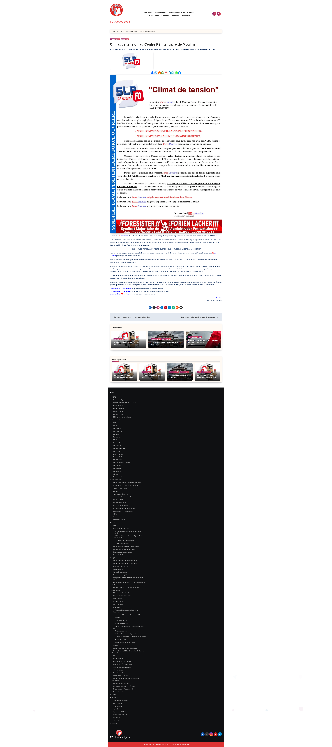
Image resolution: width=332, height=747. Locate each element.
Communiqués (161, 12)
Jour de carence (118, 569)
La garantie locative (121, 620)
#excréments (176, 49)
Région (115, 425)
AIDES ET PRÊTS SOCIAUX (122, 664)
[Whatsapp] (176, 72)
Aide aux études (118, 670)
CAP (185, 12)
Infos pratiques (175, 12)
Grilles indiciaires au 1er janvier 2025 (125, 563)
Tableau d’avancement (120, 488)
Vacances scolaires (119, 517)
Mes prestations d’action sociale (123, 689)
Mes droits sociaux (119, 692)
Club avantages (118, 703)
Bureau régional (118, 405)
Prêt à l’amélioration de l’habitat (125, 642)
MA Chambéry (117, 471)
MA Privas (116, 451)
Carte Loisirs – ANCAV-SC (121, 675)
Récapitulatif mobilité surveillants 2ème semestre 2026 (207, 377)
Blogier (177, 744)
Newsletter (186, 15)
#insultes (183, 49)
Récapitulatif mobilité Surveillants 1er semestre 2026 (123, 377)
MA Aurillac (116, 437)
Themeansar (185, 744)
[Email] (162, 72)
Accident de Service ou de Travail (123, 497)
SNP (114, 422)
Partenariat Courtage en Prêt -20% (124, 686)
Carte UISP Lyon (118, 414)
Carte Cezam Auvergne (120, 673)
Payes (191, 12)
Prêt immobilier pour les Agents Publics (127, 634)
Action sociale (155, 15)
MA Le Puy (116, 442)
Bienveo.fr (118, 617)
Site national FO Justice (120, 700)
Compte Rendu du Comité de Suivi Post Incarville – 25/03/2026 (203, 341)
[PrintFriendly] (172, 72)
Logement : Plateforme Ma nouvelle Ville (127, 615)
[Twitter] (155, 72)
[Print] (159, 72)
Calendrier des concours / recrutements (125, 485)
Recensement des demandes (122, 552)
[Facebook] (152, 72)
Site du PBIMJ (121, 639)
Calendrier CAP (118, 555)
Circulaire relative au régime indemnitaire (126, 587)
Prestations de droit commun (122, 661)
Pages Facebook (118, 408)
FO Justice (175, 15)
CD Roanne (117, 440)
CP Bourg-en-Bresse (119, 448)
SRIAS (115, 645)
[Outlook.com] (169, 72)
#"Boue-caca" (124, 49)
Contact (166, 15)
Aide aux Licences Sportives (122, 667)
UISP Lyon (148, 12)
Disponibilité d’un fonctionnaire (123, 511)
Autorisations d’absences (121, 494)
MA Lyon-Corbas (118, 457)
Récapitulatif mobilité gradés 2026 (126, 342)
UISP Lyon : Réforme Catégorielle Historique (127, 482)
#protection (209, 49)
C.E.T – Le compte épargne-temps (124, 508)
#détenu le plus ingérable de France (162, 49)
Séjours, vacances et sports (122, 596)
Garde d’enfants (118, 601)
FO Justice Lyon (120, 21)
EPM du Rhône (118, 454)
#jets (187, 49)
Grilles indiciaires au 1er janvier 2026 (125, 560)
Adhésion (116, 709)
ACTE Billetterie (118, 658)
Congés (115, 491)
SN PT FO (116, 720)
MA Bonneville (117, 477)
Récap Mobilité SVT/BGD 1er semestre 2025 (127, 546)
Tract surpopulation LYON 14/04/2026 (164, 342)
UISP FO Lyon (166, 339)
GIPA (115, 514)
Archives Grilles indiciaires (121, 566)
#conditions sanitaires (146, 49)
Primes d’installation (121, 623)
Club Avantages (118, 604)
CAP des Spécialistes (122, 543)
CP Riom (116, 434)
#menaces (203, 49)
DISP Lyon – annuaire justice (122, 417)
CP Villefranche (118, 460)
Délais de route (118, 500)
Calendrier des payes (120, 572)
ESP (200, 337)
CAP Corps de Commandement (125, 540)
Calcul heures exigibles (120, 575)
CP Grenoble (117, 468)
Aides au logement (121, 631)
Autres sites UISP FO (120, 714)
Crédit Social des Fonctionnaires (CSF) (125, 648)
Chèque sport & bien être (121, 683)
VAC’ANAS (118, 706)
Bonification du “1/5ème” (121, 505)
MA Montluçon (117, 431)
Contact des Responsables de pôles (124, 403)
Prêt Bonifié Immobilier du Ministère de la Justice (130, 636)
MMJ (114, 655)
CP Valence (117, 465)
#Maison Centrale (194, 49)
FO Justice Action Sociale (121, 593)
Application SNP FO (119, 712)
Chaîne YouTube (118, 411)
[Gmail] (166, 72)
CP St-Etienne (117, 445)
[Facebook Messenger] (179, 72)
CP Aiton (116, 474)
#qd (214, 49)
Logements (116, 607)
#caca (137, 49)
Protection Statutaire (119, 502)
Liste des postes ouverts (120, 528)
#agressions (132, 49)
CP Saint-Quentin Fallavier (121, 462)
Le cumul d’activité (119, 519)
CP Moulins (124, 39)
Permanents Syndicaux (120, 400)
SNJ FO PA (117, 717)
